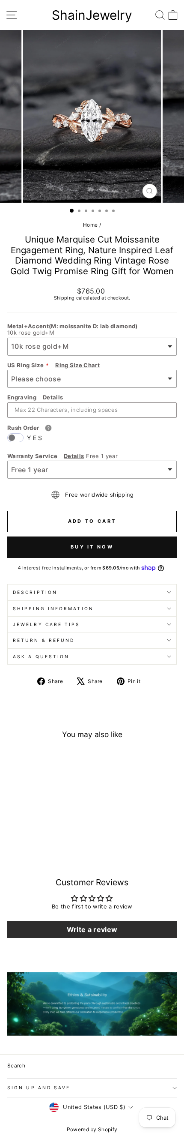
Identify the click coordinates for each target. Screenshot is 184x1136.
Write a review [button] (92, 929)
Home (90, 225)
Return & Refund (43, 640)
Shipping (64, 298)
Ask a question (41, 656)
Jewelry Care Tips (46, 624)
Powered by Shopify (92, 1129)
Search (16, 1065)
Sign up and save (38, 1087)
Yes (35, 437)
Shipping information (53, 608)
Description (35, 592)
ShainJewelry (92, 15)
